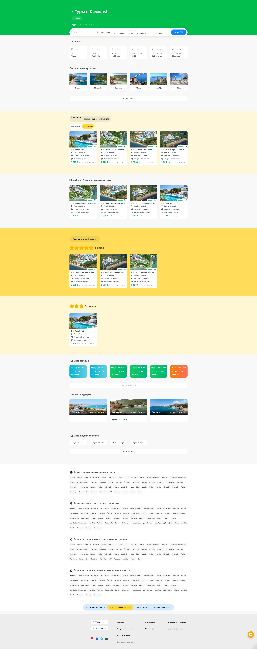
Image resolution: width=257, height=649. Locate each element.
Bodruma (80, 528)
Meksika (103, 482)
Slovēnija (103, 492)
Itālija (142, 477)
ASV (110, 492)
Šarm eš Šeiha (84, 509)
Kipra (126, 477)
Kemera (88, 528)
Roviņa (100, 518)
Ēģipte (79, 477)
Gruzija (92, 487)
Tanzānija (136, 482)
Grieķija (96, 477)
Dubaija (93, 513)
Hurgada (73, 509)
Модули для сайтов (125, 629)
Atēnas (173, 518)
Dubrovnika (85, 518)
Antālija (184, 523)
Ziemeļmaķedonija (152, 477)
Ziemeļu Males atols (164, 509)
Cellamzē (159, 513)
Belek (72, 528)
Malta (151, 487)
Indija (72, 482)
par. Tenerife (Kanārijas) (163, 523)
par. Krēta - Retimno (96, 523)
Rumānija (73, 492)
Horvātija (134, 477)
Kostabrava (126, 523)
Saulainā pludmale (178, 513)
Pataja (183, 509)
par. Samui (84, 513)
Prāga (159, 518)
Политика (182, 622)
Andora (144, 482)
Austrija (152, 482)
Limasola (134, 518)
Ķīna (137, 487)
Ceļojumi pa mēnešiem (162, 607)
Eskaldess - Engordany (131, 513)
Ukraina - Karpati (82, 482)
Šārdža (109, 513)
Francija (125, 492)
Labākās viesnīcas (142, 607)
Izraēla (116, 487)
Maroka (158, 487)
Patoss (141, 518)
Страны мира (87, 24)
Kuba (132, 487)
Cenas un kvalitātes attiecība (120, 607)
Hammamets (115, 509)
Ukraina (119, 482)
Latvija (144, 487)
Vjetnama (180, 482)
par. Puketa (74, 513)
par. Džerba (105, 509)
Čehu (139, 492)
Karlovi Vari (150, 518)
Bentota (176, 509)
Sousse (125, 509)
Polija (183, 487)
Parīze (166, 518)
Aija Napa (116, 518)
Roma (117, 523)
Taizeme (117, 492)
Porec (94, 518)
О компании (150, 622)
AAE (120, 477)
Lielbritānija (170, 482)
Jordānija (124, 487)
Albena (167, 513)
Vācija (100, 487)
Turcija (78, 18)
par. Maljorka (147, 523)
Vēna (151, 513)
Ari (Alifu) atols (149, 509)
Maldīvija (94, 482)
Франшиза (149, 629)
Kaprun (144, 513)
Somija (133, 492)
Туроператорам (123, 635)
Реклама (120, 622)
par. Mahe (94, 509)
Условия (171, 622)
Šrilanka (127, 482)
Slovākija (94, 492)
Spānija (103, 477)
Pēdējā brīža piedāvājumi (95, 607)
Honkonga (73, 487)
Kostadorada (136, 523)
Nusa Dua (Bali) (135, 509)
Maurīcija (175, 487)
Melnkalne (112, 477)
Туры (74, 24)
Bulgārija (87, 477)
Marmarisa (97, 528)
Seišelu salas (83, 492)
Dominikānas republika (178, 477)
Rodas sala (109, 523)
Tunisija (111, 482)
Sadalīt (108, 518)
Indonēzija (108, 487)
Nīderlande (84, 487)
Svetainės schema (175, 629)
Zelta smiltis (74, 518)
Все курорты (128, 99)
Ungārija (160, 482)
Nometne (118, 513)
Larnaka (125, 518)
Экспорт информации (126, 642)
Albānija (164, 477)
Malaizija (166, 487)
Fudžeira (102, 513)
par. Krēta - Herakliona (78, 523)
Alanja (176, 523)
